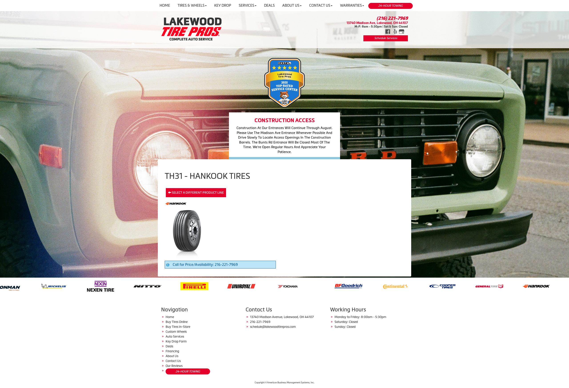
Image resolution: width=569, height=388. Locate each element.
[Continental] (269, 286)
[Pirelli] (68, 286)
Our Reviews (174, 366)
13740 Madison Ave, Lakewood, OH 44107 (377, 23)
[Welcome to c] (191, 29)
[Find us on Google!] (401, 31)
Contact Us (173, 361)
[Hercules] (457, 286)
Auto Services (175, 336)
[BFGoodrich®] (222, 286)
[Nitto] (21, 286)
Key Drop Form (176, 341)
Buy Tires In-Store (178, 326)
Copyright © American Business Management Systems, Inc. (284, 382)
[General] (363, 286)
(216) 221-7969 (392, 18)
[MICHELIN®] (551, 286)
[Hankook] (410, 286)
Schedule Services (385, 38)
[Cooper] (316, 286)
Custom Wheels (176, 331)
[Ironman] (504, 286)
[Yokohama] (162, 286)
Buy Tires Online (177, 322)
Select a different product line (197, 192)
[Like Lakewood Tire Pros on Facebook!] (387, 31)
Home (170, 317)
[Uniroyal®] (115, 286)
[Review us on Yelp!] (395, 31)
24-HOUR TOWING (390, 5)
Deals (169, 346)
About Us (172, 356)
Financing (172, 351)
